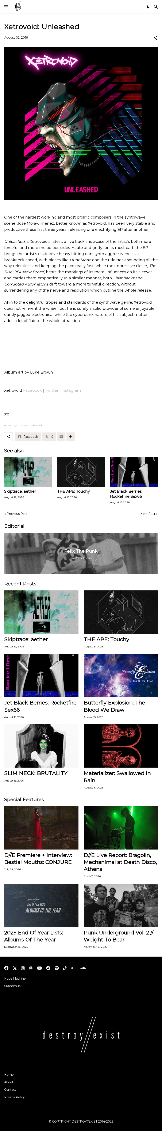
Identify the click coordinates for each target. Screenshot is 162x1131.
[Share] (155, 37)
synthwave (21, 425)
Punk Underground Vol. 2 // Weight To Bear (118, 936)
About (8, 1082)
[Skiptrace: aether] (28, 472)
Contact (10, 1090)
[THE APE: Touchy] (81, 472)
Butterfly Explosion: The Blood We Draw (114, 706)
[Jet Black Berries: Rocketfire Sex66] (134, 472)
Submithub (12, 986)
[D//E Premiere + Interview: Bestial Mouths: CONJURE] (41, 828)
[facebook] (6, 968)
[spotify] (57, 968)
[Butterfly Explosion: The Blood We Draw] (121, 675)
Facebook (32, 390)
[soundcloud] (83, 968)
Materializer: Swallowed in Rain (117, 776)
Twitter (51, 390)
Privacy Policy (14, 1097)
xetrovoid (36, 425)
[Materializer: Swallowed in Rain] (121, 746)
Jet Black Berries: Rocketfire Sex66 (126, 494)
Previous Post (17, 514)
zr (46, 425)
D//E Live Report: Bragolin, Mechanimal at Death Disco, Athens (120, 862)
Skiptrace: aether (20, 491)
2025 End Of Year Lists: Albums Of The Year (33, 936)
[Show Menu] (6, 6)
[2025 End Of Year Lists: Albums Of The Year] (41, 905)
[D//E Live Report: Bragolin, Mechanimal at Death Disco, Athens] (121, 828)
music (8, 425)
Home (9, 1075)
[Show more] (70, 436)
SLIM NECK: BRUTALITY (36, 773)
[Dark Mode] (148, 6)
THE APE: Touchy (73, 491)
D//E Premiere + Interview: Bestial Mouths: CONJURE (38, 858)
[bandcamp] (48, 968)
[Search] (156, 6)
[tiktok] (65, 968)
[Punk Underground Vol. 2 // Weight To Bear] (121, 905)
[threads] (31, 968)
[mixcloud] (73, 968)
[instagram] (23, 968)
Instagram (71, 390)
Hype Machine (15, 978)
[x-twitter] (15, 968)
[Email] (61, 436)
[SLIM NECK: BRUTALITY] (41, 746)
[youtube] (39, 968)
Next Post (147, 514)
